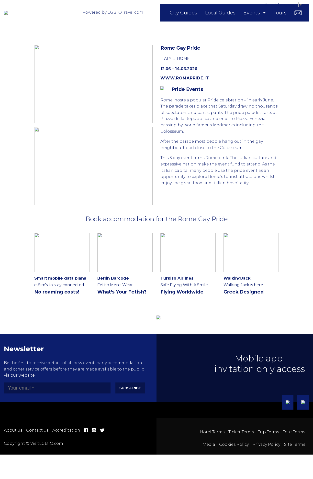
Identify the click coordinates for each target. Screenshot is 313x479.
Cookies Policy (234, 444)
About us (13, 430)
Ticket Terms (241, 432)
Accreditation (66, 430)
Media (208, 444)
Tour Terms (294, 432)
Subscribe (130, 388)
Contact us (37, 430)
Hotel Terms (212, 432)
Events (251, 13)
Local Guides (220, 13)
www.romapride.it (184, 78)
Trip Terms (268, 432)
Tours (280, 13)
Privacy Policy (266, 444)
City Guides (183, 13)
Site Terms (294, 444)
